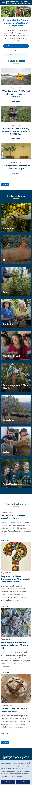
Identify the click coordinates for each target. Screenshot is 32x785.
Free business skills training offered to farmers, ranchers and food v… (16, 131)
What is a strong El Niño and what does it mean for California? (16, 94)
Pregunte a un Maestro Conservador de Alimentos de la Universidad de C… (15, 579)
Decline (8, 782)
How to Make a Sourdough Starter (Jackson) (14, 710)
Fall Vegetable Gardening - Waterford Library (14, 517)
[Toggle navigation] (3, 2)
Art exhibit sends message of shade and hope (16, 167)
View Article (8, 46)
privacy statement (17, 776)
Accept (23, 782)
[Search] (28, 55)
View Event (5, 540)
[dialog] (16, 772)
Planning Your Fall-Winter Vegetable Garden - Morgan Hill (14, 645)
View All (5, 185)
